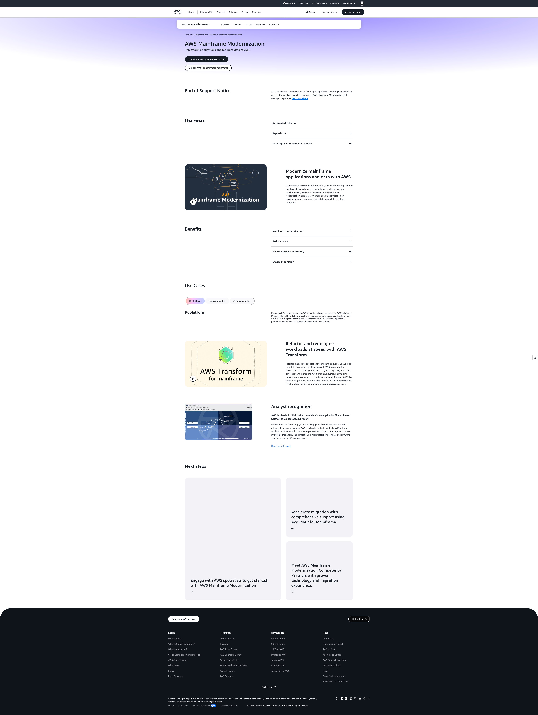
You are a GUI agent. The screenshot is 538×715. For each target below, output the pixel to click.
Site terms (183, 705)
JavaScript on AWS (280, 670)
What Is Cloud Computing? (181, 643)
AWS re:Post (329, 649)
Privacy (171, 705)
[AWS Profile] (362, 3)
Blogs (171, 670)
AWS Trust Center (228, 649)
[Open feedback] (534, 357)
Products (189, 34)
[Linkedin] (346, 698)
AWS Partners (226, 676)
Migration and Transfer (206, 34)
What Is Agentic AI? (177, 649)
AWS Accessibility (331, 665)
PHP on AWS (277, 665)
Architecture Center (229, 660)
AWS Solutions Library (231, 654)
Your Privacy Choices (201, 705)
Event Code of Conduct (334, 676)
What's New (174, 665)
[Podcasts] (364, 698)
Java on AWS (277, 660)
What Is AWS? (175, 638)
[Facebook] (342, 698)
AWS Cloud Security (178, 660)
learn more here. (300, 98)
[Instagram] (351, 698)
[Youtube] (360, 698)
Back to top (267, 687)
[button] (206, 12)
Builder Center (278, 638)
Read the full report (281, 445)
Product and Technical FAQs (233, 665)
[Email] (369, 698)
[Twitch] (355, 698)
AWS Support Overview (334, 660)
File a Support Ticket (333, 643)
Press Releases (175, 676)
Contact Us (328, 638)
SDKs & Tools (278, 643)
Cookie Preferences (229, 705)
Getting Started (227, 638)
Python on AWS (279, 654)
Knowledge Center (332, 654)
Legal (325, 670)
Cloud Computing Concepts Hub (184, 654)
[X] (337, 698)
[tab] (195, 301)
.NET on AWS (277, 649)
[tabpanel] (269, 317)
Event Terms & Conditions (335, 681)
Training (224, 643)
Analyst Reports (227, 670)
